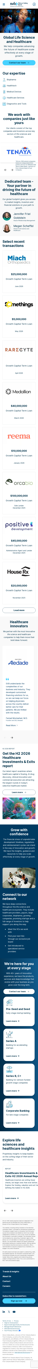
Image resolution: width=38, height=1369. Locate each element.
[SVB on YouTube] (13, 1311)
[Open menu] (3, 4)
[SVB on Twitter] (8, 1311)
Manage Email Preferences (12, 1327)
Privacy (16, 1321)
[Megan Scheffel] (7, 228)
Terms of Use (7, 1321)
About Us (7, 1276)
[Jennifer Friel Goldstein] (7, 216)
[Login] (34, 4)
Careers (6, 1286)
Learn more (10, 1198)
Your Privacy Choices (11, 1330)
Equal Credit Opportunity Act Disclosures (17, 1325)
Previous (5, 169)
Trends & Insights (11, 1271)
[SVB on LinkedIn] (3, 1311)
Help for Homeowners (11, 1323)
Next (12, 169)
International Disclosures (12, 1328)
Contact (6, 1281)
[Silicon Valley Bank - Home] (19, 4)
